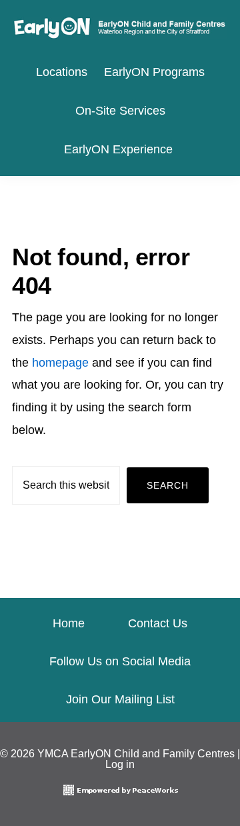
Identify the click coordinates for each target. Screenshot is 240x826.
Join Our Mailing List (120, 699)
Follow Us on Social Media (120, 661)
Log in (120, 764)
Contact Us (157, 623)
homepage (60, 362)
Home (69, 623)
